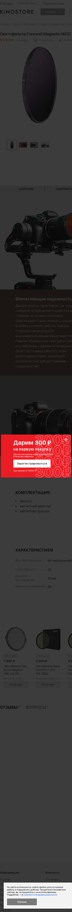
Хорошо (22, 902)
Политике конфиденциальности (40, 894)
